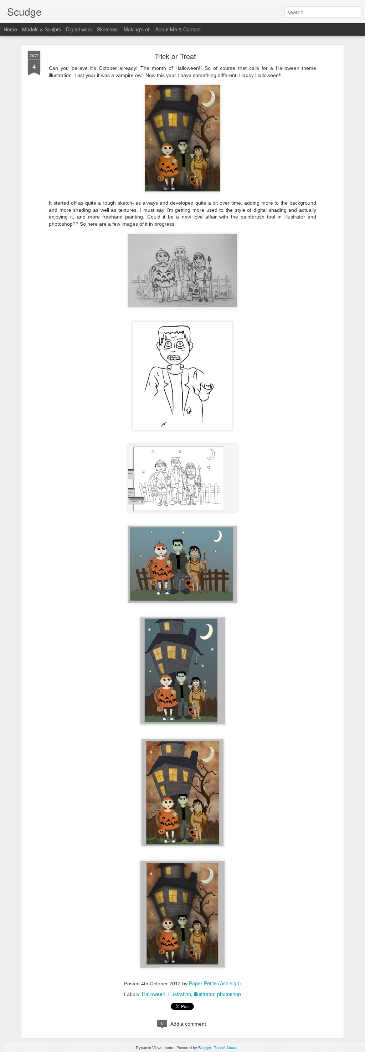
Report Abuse (225, 1047)
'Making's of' (136, 29)
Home (10, 29)
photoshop (229, 993)
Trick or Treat (175, 56)
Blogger (204, 1047)
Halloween (153, 993)
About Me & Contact (178, 29)
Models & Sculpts (41, 29)
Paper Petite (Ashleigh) (215, 983)
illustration (179, 993)
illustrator (204, 993)
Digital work (79, 29)
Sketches (107, 29)
